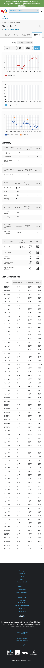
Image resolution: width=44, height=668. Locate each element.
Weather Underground (25, 653)
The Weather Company (10, 653)
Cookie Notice (22, 603)
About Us (22, 573)
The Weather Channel (17, 652)
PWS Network (22, 587)
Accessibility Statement (22, 606)
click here (22, 6)
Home (4, 11)
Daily (14, 43)
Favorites (5, 18)
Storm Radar (33, 652)
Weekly (21, 43)
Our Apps (22, 571)
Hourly (7, 35)
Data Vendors (22, 611)
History (37, 35)
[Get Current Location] (37, 11)
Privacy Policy (22, 600)
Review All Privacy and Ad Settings (22, 632)
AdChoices (22, 608)
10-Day (15, 35)
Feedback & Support (22, 592)
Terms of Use (22, 597)
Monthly (29, 43)
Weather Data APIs (22, 582)
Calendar (26, 35)
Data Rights (22, 645)
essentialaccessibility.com (22, 616)
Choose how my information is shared (22, 639)
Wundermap (22, 589)
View (36, 48)
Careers (22, 579)
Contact (22, 576)
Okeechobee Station (11, 29)
